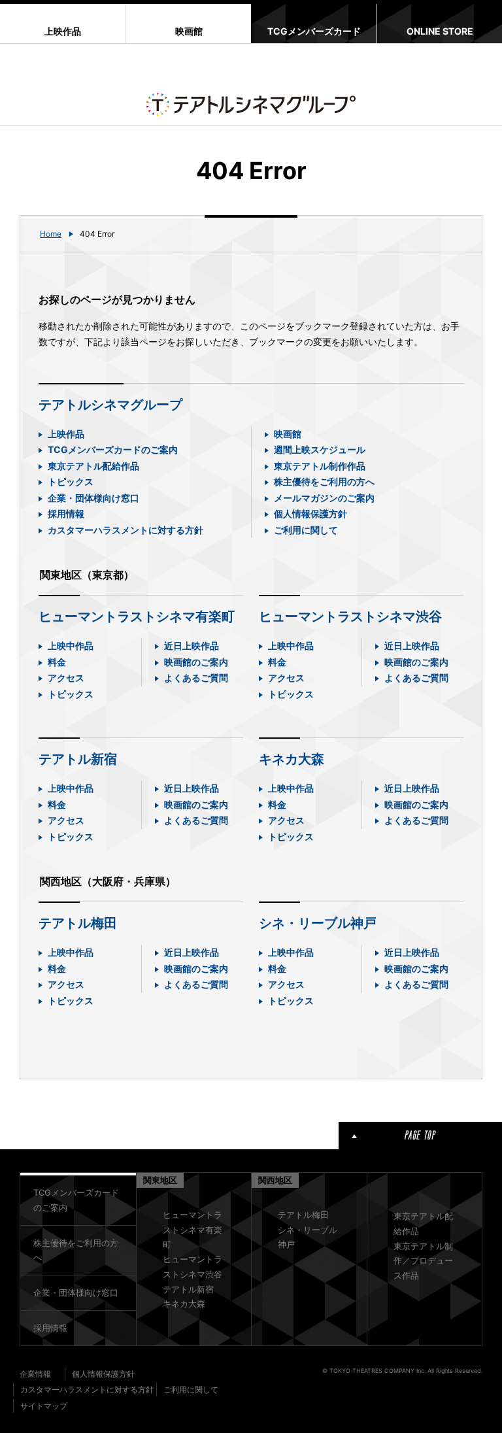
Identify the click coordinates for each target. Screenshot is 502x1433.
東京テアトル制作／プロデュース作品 (423, 1261)
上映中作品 (70, 645)
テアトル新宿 (78, 759)
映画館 (287, 433)
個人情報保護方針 (310, 513)
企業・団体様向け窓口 (93, 497)
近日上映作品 (191, 645)
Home (50, 234)
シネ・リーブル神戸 (317, 923)
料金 (57, 661)
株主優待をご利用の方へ (324, 481)
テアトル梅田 (78, 923)
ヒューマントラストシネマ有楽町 (137, 616)
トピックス (70, 481)
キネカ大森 (291, 759)
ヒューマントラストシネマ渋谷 (350, 616)
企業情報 (35, 1374)
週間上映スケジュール (319, 449)
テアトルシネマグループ (110, 405)
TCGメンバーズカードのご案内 (113, 449)
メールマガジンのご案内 (324, 497)
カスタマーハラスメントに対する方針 (125, 529)
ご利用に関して (306, 529)
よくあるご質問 (196, 677)
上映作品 (66, 433)
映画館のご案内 (196, 661)
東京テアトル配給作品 (93, 465)
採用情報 (66, 513)
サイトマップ (43, 1406)
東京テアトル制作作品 (319, 465)
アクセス (66, 677)
